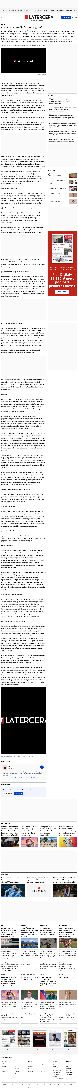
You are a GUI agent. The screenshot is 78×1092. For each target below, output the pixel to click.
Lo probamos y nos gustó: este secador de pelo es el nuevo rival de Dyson (58, 181)
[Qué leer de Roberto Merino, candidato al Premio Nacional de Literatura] (73, 188)
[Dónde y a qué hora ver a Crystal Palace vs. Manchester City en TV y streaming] (13, 890)
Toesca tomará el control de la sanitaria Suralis (29, 963)
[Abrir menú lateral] (2, 17)
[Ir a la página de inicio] (39, 17)
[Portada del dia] (62, 262)
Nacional (13, 10)
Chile (2, 926)
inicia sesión (8, 793)
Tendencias (43, 926)
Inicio (3, 10)
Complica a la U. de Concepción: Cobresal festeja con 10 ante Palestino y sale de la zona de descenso (67, 932)
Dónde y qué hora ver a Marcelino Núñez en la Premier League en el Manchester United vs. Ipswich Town (67, 966)
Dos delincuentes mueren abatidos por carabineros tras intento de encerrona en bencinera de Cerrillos (60, 101)
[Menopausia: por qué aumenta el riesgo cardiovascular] (73, 201)
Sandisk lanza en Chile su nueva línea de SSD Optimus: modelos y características (9, 1004)
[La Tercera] (8, 1047)
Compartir (5, 78)
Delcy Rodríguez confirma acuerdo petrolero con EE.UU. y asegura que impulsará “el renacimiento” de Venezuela (62, 109)
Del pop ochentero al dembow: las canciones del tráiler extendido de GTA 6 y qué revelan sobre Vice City (48, 954)
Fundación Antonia (17, 756)
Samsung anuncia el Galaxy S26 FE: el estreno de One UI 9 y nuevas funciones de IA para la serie (67, 831)
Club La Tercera (60, 10)
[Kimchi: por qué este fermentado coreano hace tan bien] (73, 175)
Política (8, 10)
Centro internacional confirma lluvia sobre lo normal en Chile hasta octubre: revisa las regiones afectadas (9, 831)
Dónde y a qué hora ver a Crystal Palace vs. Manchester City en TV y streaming (13, 880)
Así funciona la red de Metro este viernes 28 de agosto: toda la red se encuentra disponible (64, 880)
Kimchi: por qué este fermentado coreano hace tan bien (57, 174)
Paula (3, 24)
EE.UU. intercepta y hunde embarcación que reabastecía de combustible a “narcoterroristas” (62, 140)
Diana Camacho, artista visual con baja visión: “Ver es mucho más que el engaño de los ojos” (68, 1016)
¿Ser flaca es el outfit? (55, 193)
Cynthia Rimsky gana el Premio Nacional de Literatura (29, 979)
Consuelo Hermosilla (28, 756)
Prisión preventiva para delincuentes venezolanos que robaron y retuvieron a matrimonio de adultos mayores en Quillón (63, 125)
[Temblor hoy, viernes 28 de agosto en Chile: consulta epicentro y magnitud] (39, 890)
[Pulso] (24, 1047)
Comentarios (13, 78)
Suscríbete (19, 793)
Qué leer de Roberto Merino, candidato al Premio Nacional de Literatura (58, 188)
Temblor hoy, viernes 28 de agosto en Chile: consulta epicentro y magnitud (37, 880)
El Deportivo (34, 10)
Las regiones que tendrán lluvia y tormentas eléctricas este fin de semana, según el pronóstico (48, 965)
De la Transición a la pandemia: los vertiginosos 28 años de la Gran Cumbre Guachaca (29, 1005)
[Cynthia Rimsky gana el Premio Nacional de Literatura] (29, 995)
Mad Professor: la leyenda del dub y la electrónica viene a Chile (29, 1015)
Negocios (19, 10)
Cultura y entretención (28, 975)
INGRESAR (74, 17)
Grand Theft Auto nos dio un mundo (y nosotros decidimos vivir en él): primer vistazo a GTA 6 (29, 831)
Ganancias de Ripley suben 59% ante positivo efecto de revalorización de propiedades (29, 953)
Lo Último (51, 10)
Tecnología (26, 10)
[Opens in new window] (39, 1047)
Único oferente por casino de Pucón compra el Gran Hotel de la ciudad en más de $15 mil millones (29, 932)
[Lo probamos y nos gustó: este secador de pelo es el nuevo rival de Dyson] (73, 182)
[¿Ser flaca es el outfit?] (73, 195)
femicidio (9, 756)
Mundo (40, 10)
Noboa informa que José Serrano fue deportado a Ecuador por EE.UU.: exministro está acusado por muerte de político (62, 133)
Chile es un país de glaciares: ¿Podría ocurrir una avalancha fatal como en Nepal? (47, 931)
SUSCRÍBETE (62, 292)
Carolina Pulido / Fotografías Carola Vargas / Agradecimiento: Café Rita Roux (25, 45)
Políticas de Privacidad (30, 777)
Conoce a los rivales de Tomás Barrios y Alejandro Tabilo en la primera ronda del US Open (67, 953)
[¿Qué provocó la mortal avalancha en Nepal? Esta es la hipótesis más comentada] (48, 842)
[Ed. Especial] (55, 1047)
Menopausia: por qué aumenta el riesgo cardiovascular (58, 200)
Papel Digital (69, 10)
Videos (45, 10)
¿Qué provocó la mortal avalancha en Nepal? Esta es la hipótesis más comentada (48, 831)
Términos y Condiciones (19, 777)
